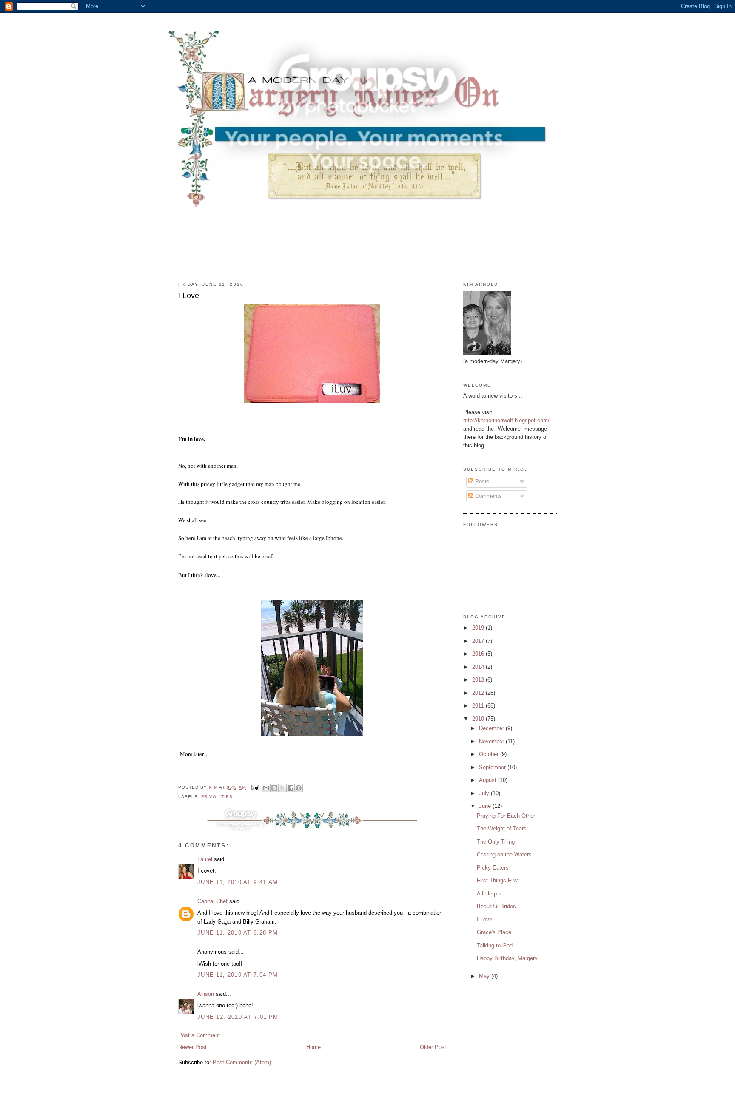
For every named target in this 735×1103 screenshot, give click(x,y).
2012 (479, 693)
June (486, 806)
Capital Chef (212, 901)
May (485, 976)
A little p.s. (490, 893)
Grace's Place (494, 932)
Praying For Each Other (506, 816)
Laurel (204, 859)
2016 (479, 654)
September (493, 767)
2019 (479, 628)
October (489, 754)
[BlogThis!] (274, 788)
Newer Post (192, 1047)
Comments (487, 496)
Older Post (433, 1047)
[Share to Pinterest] (298, 788)
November (492, 741)
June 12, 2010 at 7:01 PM (237, 1017)
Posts (481, 481)
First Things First (498, 880)
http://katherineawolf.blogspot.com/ (506, 420)
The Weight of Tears (502, 828)
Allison (205, 994)
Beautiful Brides (496, 906)
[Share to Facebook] (290, 788)
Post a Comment (199, 1035)
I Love (484, 919)
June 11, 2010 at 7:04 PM (237, 975)
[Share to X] (282, 788)
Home (313, 1047)
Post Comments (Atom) (242, 1062)
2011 (479, 705)
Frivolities (217, 796)
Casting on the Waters (504, 854)
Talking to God (495, 945)
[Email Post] (255, 787)
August (488, 780)
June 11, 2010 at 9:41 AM (237, 882)
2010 (479, 719)
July (485, 793)
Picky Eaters (493, 867)
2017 (479, 641)
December (492, 728)
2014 (479, 667)
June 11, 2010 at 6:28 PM (237, 933)
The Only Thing (496, 842)
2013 (479, 680)
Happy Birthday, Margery (507, 958)
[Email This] (266, 788)
